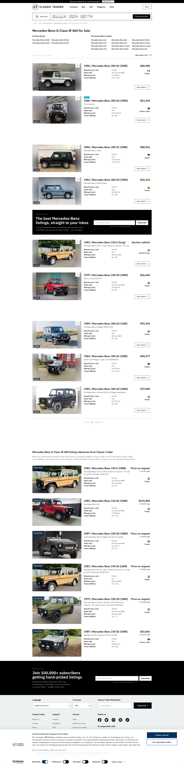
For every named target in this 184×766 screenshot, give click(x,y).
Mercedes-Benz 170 (99, 43)
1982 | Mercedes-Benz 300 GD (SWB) (106, 179)
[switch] (66, 761)
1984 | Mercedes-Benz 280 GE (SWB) (105, 147)
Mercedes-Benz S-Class (141, 43)
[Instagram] (120, 720)
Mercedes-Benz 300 (119, 43)
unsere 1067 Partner (46, 737)
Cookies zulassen (162, 735)
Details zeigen (117, 762)
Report (87, 97)
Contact (55, 719)
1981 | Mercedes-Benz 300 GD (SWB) (106, 389)
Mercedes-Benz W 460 (41, 40)
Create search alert (141, 16)
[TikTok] (127, 720)
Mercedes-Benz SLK (139, 49)
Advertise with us (79, 723)
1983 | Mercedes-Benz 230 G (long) (104, 242)
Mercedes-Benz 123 (99, 40)
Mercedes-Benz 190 (99, 46)
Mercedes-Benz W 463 (60, 40)
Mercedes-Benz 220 (99, 49)
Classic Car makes (80, 727)
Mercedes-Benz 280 (119, 40)
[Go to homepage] (47, 7)
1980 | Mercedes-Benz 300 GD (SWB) (106, 100)
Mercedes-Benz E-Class (120, 46)
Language (36, 700)
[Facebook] (99, 720)
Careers (35, 723)
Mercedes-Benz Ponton (141, 40)
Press (34, 727)
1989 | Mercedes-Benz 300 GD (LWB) (105, 323)
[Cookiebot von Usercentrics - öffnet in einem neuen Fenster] (18, 761)
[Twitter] (106, 720)
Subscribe (142, 222)
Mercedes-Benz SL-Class (141, 46)
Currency (77, 700)
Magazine (101, 7)
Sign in (147, 7)
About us (35, 719)
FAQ (54, 727)
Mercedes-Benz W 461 (41, 43)
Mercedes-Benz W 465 (60, 43)
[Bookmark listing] (77, 65)
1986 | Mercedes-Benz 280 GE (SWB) (105, 65)
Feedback (56, 723)
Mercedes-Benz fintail (119, 49)
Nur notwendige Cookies (162, 742)
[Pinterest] (113, 720)
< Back (35, 23)
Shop (75, 719)
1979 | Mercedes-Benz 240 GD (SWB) (106, 275)
